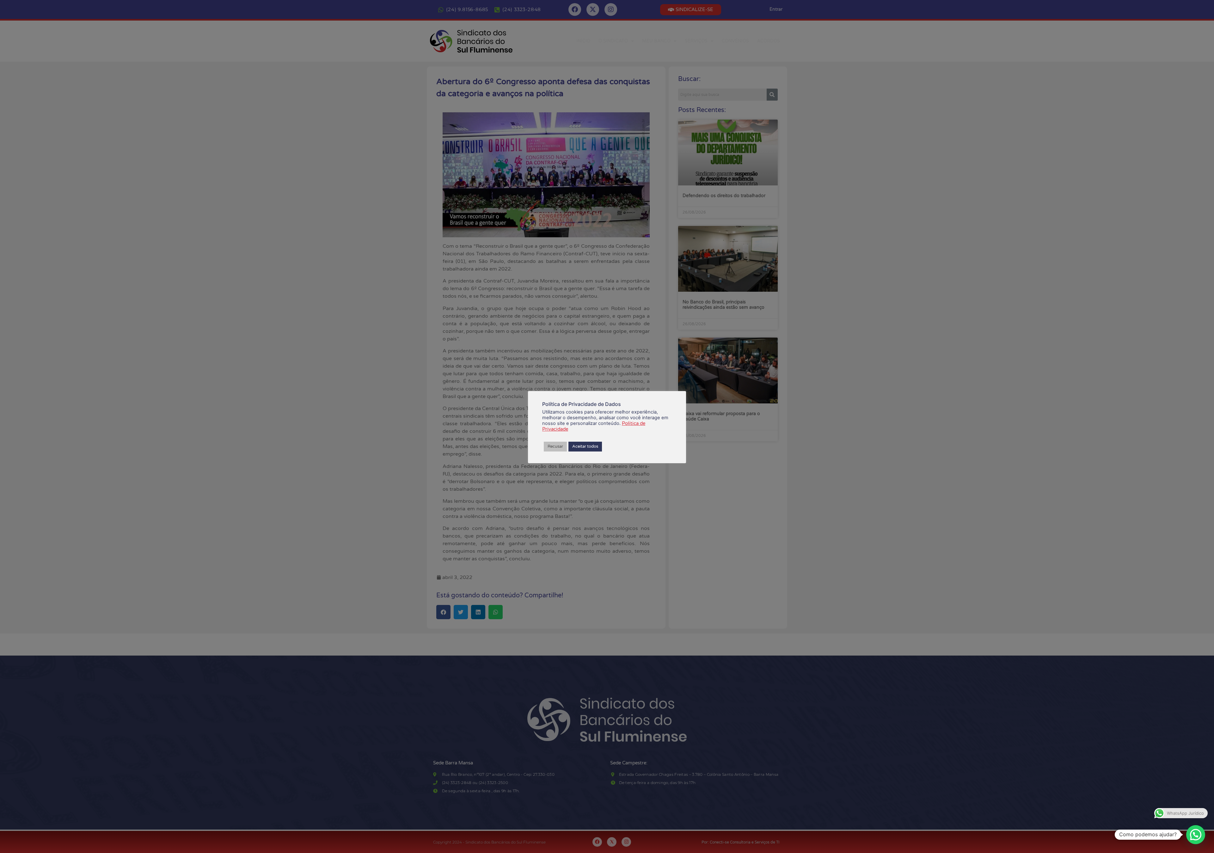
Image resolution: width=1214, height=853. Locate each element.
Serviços (696, 41)
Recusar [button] (555, 446)
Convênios (735, 41)
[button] (1195, 834)
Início (583, 41)
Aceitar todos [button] (585, 446)
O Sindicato (613, 41)
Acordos (768, 41)
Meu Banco (656, 41)
